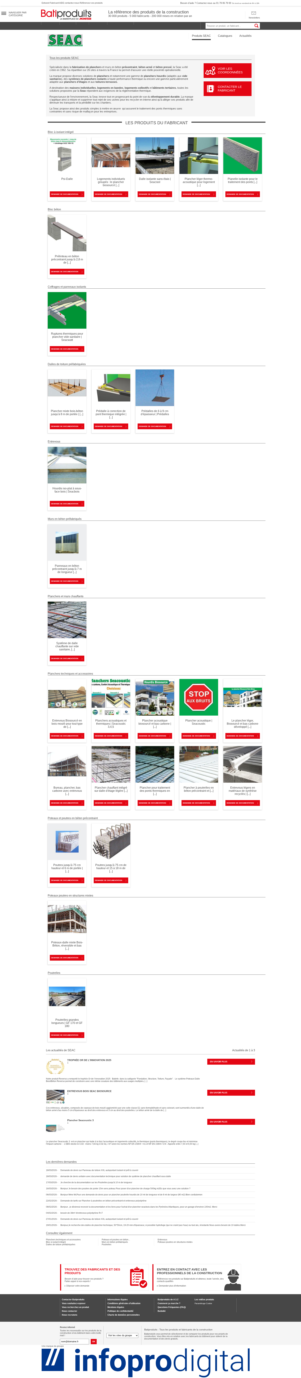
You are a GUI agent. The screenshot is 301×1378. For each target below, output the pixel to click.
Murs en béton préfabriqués (115, 1242)
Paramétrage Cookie (203, 1303)
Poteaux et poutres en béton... (116, 1239)
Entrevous (162, 1239)
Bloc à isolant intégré (56, 1242)
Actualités (245, 35)
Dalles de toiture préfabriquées (60, 1244)
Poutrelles (106, 1244)
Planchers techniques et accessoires (63, 1239)
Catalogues (225, 35)
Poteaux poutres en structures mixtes (175, 1242)
